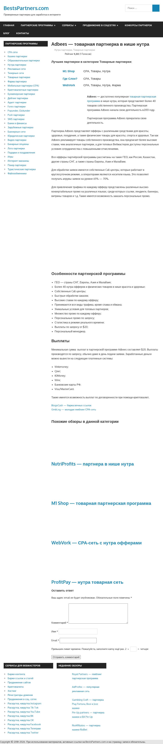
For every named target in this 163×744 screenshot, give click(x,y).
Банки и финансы (17, 123)
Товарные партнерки (84, 49)
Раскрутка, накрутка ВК (20, 715)
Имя (54, 631)
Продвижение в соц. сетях (22, 699)
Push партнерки (16, 114)
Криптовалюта (15, 686)
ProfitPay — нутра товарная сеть (87, 582)
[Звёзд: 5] (63, 53)
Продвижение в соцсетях (99, 25)
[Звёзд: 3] (58, 53)
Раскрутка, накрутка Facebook (24, 724)
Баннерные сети (16, 131)
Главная (8, 25)
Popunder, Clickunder (19, 110)
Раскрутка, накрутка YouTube (24, 711)
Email (55, 640)
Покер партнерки (17, 165)
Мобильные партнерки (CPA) (23, 85)
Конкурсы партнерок (138, 25)
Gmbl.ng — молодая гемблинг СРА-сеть (73, 409)
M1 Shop (69, 71)
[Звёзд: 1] (52, 53)
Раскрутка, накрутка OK (21, 720)
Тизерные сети (16, 73)
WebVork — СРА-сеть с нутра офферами (96, 542)
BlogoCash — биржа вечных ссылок (71, 405)
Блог (6, 33)
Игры (10, 156)
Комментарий (59, 622)
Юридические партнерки (21, 135)
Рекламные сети (17, 68)
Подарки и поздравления (21, 152)
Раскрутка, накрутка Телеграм (24, 728)
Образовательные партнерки (24, 60)
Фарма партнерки (17, 81)
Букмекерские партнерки (21, 93)
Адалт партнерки (17, 102)
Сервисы (68, 25)
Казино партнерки (17, 56)
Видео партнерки (17, 139)
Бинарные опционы (18, 144)
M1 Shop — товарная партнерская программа (101, 503)
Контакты (22, 33)
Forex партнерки (16, 106)
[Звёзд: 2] (55, 53)
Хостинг (12, 690)
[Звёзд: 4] (60, 53)
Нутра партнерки (63, 49)
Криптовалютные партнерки (23, 89)
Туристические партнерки (22, 169)
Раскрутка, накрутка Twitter (23, 732)
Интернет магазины (18, 160)
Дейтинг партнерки (18, 98)
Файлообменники (17, 173)
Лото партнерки (16, 148)
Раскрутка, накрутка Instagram (24, 703)
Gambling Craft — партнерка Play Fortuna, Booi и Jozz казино (88, 704)
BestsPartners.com (26, 8)
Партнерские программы (37, 25)
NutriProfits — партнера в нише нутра (92, 464)
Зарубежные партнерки (20, 127)
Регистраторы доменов (20, 695)
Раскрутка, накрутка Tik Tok (23, 707)
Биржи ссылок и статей (20, 678)
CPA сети (13, 52)
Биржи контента (16, 674)
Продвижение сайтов (19, 682)
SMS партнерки (16, 119)
